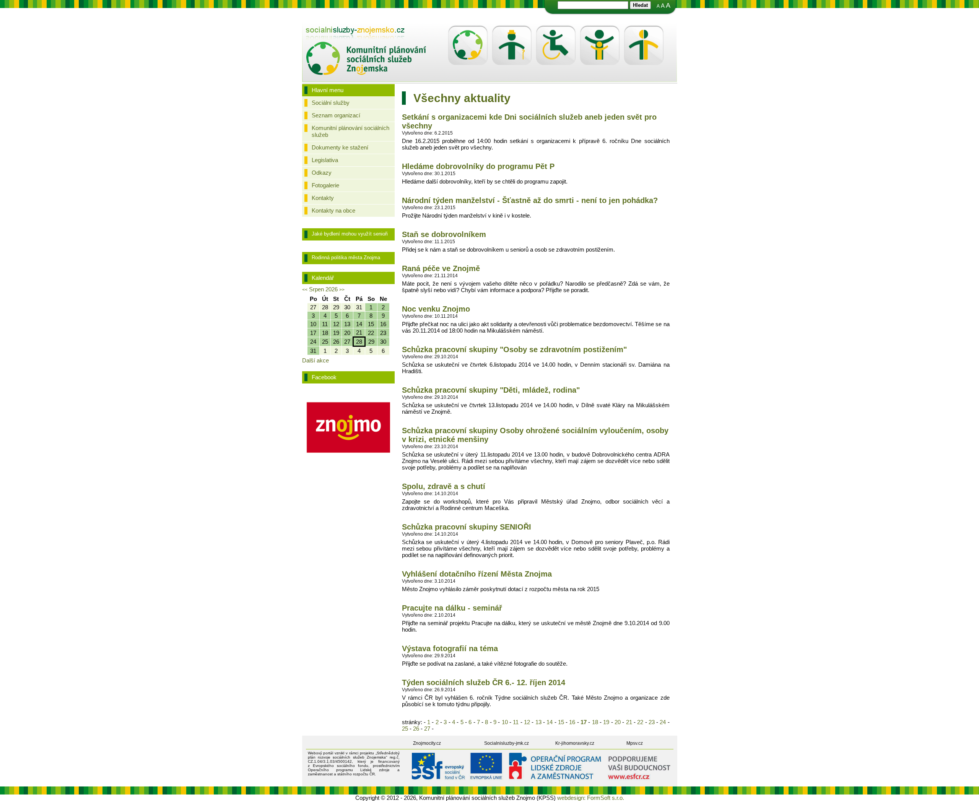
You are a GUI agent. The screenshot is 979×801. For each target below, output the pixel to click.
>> (342, 289)
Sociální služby (331, 102)
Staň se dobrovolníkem (444, 234)
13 (538, 722)
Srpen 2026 (323, 289)
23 (652, 722)
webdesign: (571, 798)
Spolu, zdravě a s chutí (443, 486)
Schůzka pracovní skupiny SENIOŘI (466, 527)
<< (304, 289)
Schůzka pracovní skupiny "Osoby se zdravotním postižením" (514, 349)
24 (663, 722)
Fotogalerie (325, 185)
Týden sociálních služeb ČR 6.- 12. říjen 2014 (483, 682)
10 (504, 722)
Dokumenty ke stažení (340, 147)
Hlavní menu (327, 90)
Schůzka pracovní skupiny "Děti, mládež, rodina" (491, 390)
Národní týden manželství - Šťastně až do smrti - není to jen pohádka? (530, 200)
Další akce (315, 360)
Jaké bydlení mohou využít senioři (350, 234)
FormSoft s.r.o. (605, 798)
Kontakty (323, 198)
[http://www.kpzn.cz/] (366, 34)
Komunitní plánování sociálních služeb (350, 131)
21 (629, 722)
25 (406, 728)
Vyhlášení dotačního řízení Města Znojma (477, 574)
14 (550, 722)
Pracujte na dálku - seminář (452, 608)
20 (618, 722)
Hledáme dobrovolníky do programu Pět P (478, 166)
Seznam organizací (336, 115)
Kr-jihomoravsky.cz (574, 743)
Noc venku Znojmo (436, 309)
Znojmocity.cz (427, 743)
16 (572, 722)
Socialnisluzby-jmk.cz (506, 743)
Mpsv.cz (634, 743)
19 (606, 722)
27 (427, 728)
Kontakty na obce (333, 210)
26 (416, 728)
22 (640, 722)
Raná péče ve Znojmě (441, 268)
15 (561, 722)
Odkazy (322, 172)
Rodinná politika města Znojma (346, 257)
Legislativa (325, 160)
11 (515, 722)
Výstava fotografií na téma (450, 648)
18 (595, 722)
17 (584, 722)
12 (527, 722)
